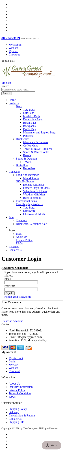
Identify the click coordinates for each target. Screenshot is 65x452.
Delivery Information (21, 386)
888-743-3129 (10, 38)
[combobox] (18, 90)
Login (12, 361)
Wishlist (13, 47)
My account (15, 44)
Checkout (14, 54)
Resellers (14, 246)
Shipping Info (16, 422)
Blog (18, 233)
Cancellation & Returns (22, 415)
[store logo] (28, 79)
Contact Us (15, 249)
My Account (16, 358)
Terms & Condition (20, 393)
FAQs (19, 243)
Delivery (14, 412)
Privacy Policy (24, 240)
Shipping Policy (18, 408)
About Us (21, 236)
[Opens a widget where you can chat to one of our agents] (51, 445)
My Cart (13, 51)
